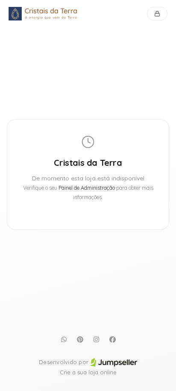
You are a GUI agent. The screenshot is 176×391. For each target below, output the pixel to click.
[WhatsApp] (63, 339)
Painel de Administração (87, 188)
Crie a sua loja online (88, 372)
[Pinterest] (80, 339)
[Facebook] (112, 339)
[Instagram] (96, 339)
